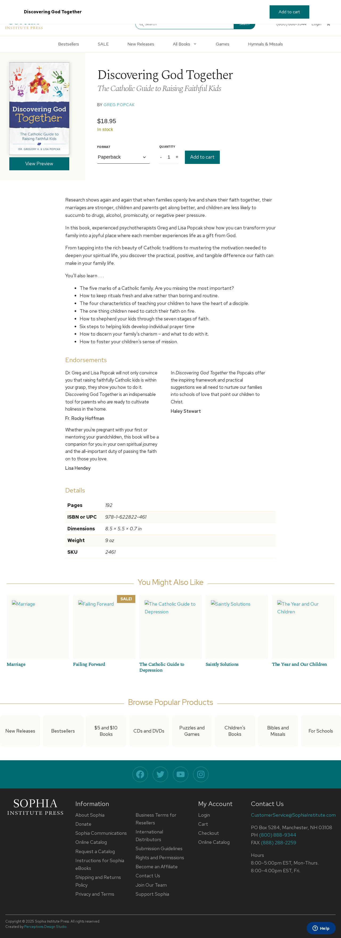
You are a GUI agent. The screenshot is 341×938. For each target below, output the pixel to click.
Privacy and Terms (94, 894)
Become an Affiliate (157, 866)
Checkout (208, 833)
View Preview (39, 163)
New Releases (140, 44)
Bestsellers (68, 44)
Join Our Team (151, 885)
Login (204, 815)
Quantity (167, 146)
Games (222, 44)
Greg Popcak (119, 105)
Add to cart (202, 157)
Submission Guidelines (159, 848)
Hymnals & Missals (265, 44)
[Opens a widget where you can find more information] (321, 928)
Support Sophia (152, 894)
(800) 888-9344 (277, 835)
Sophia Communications (101, 833)
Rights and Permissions (160, 857)
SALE (103, 44)
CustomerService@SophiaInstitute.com (293, 815)
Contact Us (148, 876)
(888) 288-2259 (278, 843)
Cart (203, 824)
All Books (181, 44)
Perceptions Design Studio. (45, 926)
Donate (83, 824)
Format (103, 146)
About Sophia (89, 815)
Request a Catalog (95, 851)
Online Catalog (91, 842)
